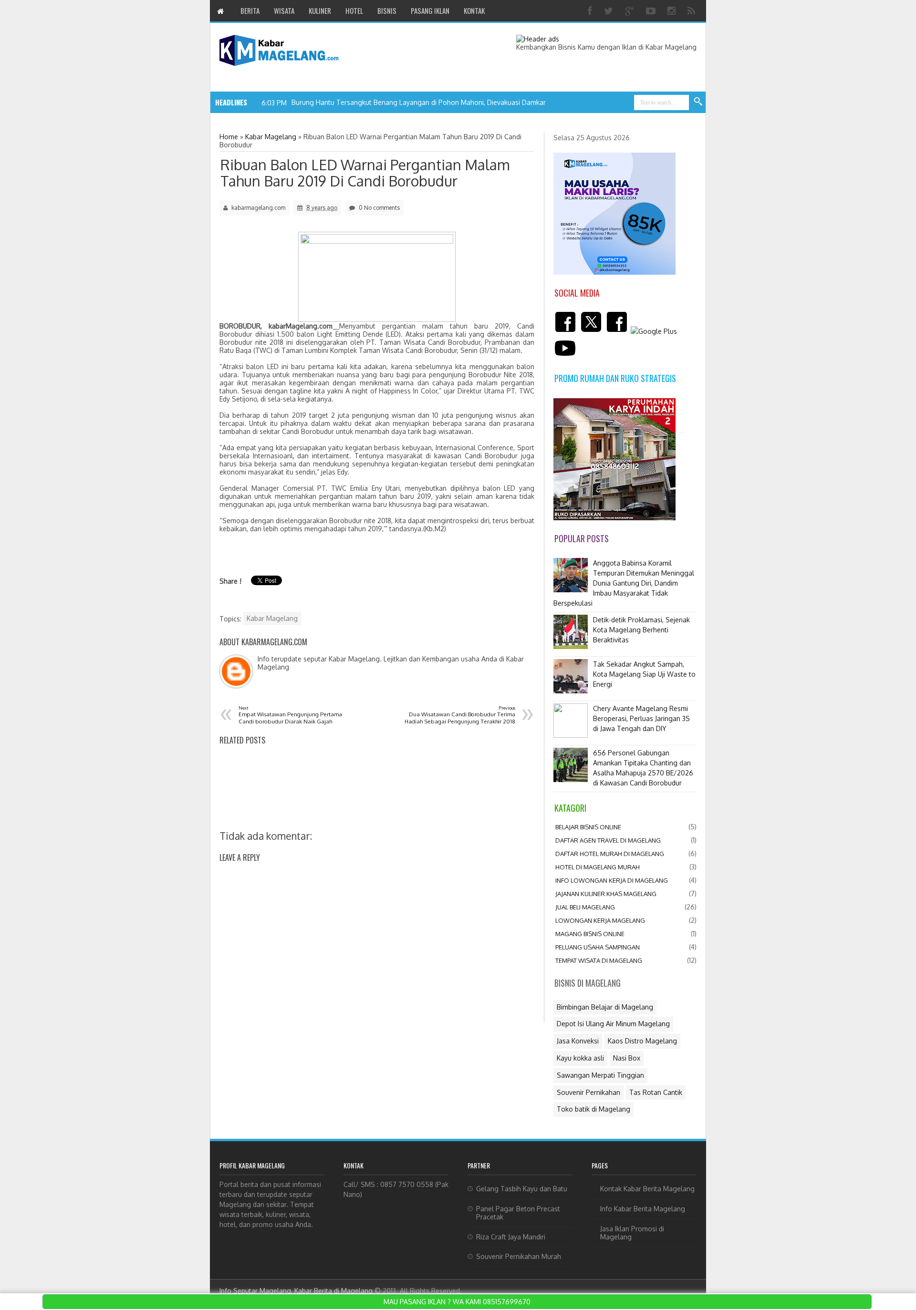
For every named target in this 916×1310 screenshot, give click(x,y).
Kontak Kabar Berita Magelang (647, 1189)
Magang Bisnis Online (590, 934)
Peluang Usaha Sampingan (597, 947)
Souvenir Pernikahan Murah (518, 1256)
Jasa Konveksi (578, 1041)
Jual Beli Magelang (585, 907)
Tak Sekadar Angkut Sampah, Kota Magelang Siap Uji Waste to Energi (644, 674)
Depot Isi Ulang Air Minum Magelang (613, 1024)
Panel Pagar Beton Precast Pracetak (518, 1213)
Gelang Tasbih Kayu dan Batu (521, 1189)
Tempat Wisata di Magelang (598, 960)
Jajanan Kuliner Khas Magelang (605, 893)
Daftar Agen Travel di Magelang (608, 840)
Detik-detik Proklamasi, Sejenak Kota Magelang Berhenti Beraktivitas (641, 630)
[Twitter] (609, 10)
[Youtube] (652, 10)
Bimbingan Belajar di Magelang (605, 1007)
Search (698, 102)
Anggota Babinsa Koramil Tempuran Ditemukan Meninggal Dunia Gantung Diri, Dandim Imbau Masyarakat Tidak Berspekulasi (623, 583)
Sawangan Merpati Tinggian (600, 1075)
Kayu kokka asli (580, 1058)
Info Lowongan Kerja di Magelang (611, 880)
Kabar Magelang (272, 618)
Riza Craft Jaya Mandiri (510, 1237)
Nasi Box (626, 1058)
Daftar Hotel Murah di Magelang (609, 853)
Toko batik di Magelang (593, 1109)
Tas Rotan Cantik (655, 1092)
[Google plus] (630, 10)
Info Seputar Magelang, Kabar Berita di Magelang (296, 1291)
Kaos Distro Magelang (642, 1041)
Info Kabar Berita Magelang (642, 1209)
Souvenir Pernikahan (588, 1092)
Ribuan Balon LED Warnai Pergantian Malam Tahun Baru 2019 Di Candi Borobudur (365, 172)
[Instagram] (672, 10)
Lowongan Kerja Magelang (600, 920)
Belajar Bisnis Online (588, 827)
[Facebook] (591, 10)
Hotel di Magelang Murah (597, 867)
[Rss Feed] (692, 10)
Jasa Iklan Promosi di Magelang (632, 1233)
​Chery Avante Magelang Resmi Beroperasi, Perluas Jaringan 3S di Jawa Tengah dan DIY (641, 718)
